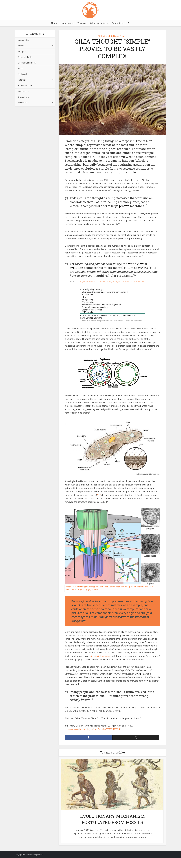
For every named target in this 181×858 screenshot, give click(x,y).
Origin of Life (23, 97)
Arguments (67, 23)
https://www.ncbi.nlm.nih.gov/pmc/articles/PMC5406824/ (110, 281)
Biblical (21, 45)
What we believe (99, 23)
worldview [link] (136, 264)
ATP (99, 495)
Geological (22, 74)
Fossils (20, 68)
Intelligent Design (118, 36)
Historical (22, 80)
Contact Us (117, 23)
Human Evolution (25, 85)
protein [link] (124, 206)
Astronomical (23, 40)
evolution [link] (76, 268)
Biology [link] (138, 673)
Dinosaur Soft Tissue (27, 63)
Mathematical (23, 91)
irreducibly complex (100, 656)
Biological (22, 51)
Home (54, 23)
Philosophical (23, 102)
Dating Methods (25, 57)
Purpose (81, 23)
